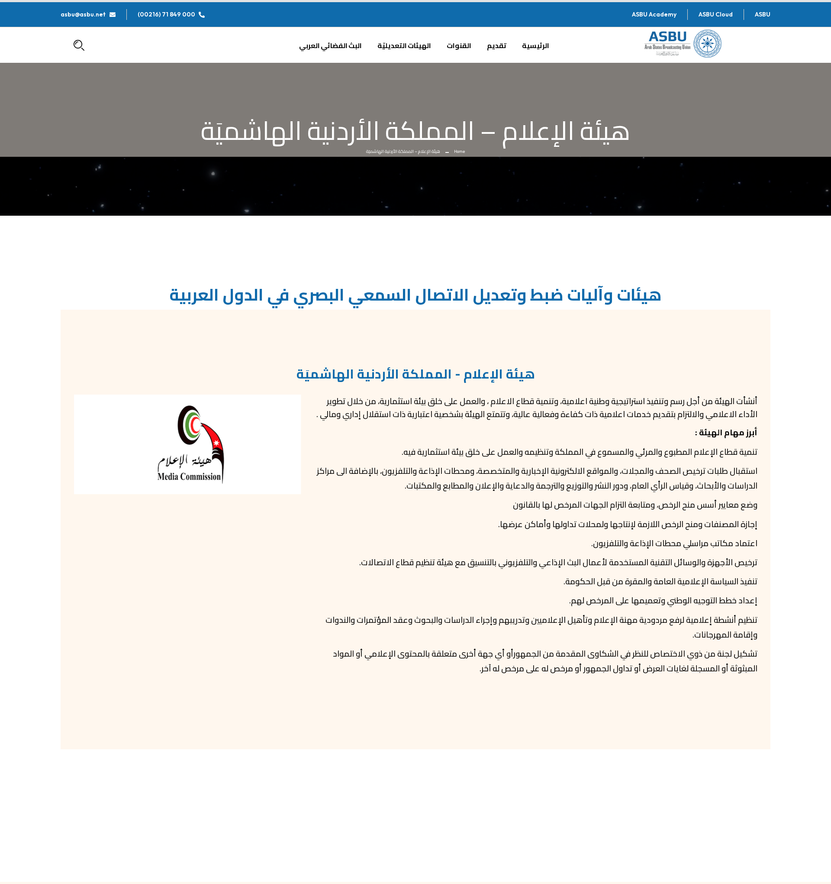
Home (459, 151)
